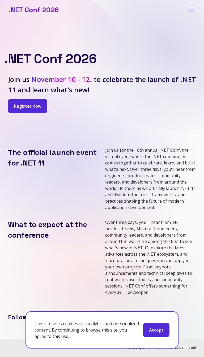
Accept (156, 330)
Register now (27, 106)
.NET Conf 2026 (33, 9)
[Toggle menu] (191, 10)
